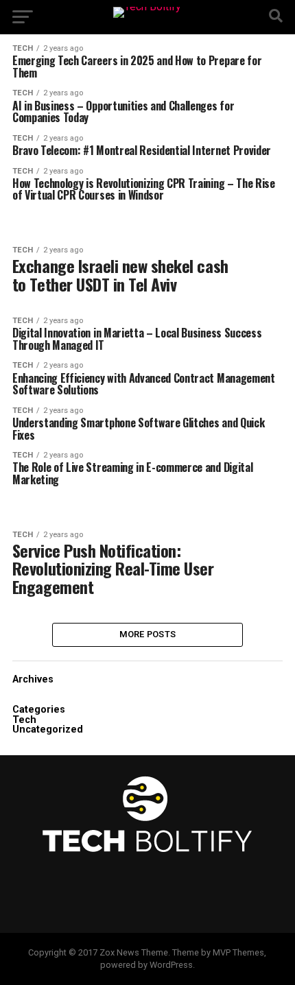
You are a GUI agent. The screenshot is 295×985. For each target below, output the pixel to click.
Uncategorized (47, 729)
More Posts (147, 634)
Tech (24, 720)
